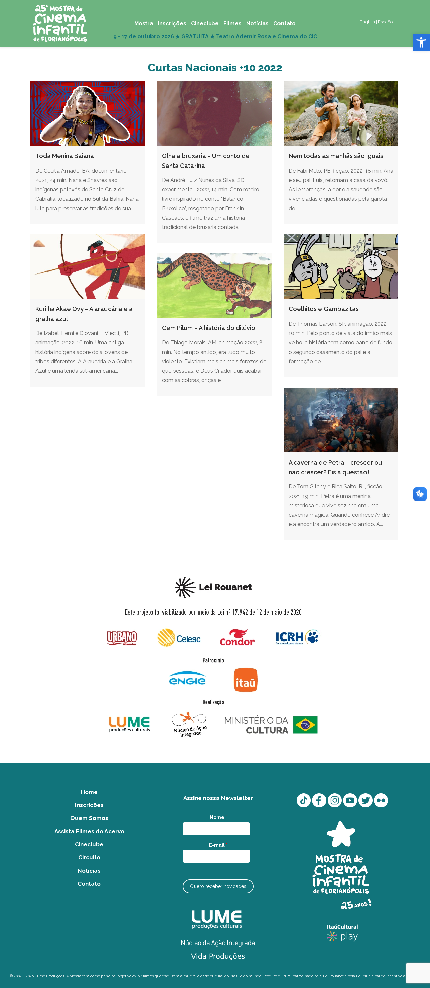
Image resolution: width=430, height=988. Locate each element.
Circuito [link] (89, 857)
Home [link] (89, 792)
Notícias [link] (89, 870)
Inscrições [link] (89, 805)
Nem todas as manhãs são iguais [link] (336, 155)
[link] (421, 42)
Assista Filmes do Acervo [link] (89, 831)
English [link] (367, 21)
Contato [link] (89, 883)
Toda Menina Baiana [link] (64, 155)
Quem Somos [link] (89, 818)
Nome (218, 817)
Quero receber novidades (218, 886)
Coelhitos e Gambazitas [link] (324, 309)
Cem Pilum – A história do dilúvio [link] (208, 327)
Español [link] (386, 21)
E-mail (218, 845)
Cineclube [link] (89, 844)
